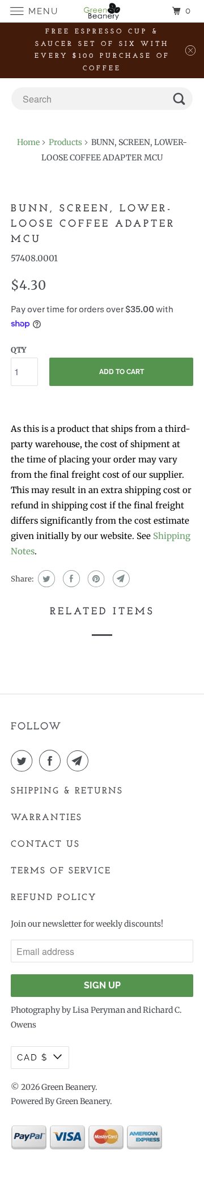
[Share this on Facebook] (70, 578)
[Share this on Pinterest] (95, 578)
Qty (18, 350)
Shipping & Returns (67, 791)
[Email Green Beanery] (80, 760)
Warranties (46, 817)
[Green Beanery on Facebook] (52, 760)
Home (28, 142)
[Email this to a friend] (120, 578)
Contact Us (45, 844)
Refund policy (54, 897)
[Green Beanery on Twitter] (24, 760)
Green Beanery (68, 1087)
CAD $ (32, 1057)
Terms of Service (61, 871)
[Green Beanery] (102, 11)
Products (65, 142)
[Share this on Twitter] (45, 578)
